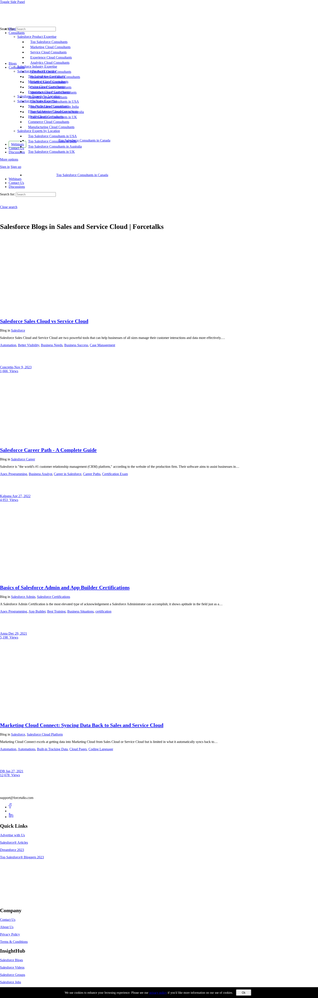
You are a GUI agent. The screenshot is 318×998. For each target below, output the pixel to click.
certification (103, 611)
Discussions (17, 186)
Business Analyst (40, 474)
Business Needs (52, 345)
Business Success (76, 345)
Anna (4, 633)
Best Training (56, 611)
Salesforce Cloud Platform (45, 734)
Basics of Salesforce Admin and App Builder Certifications (65, 587)
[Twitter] (11, 811)
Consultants (17, 67)
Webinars (15, 179)
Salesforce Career (23, 459)
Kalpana (6, 496)
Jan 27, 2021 (14, 771)
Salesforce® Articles (14, 842)
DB (3, 771)
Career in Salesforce (67, 474)
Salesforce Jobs (10, 982)
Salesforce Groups (12, 975)
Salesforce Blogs (11, 960)
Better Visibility (28, 345)
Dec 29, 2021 (17, 633)
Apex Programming (13, 474)
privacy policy (158, 992)
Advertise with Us (12, 835)
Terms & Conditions (14, 942)
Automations (26, 749)
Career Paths (91, 474)
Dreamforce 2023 (12, 850)
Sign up (16, 167)
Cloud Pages (78, 749)
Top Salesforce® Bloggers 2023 (22, 857)
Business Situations (80, 611)
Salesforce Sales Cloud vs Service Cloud (44, 321)
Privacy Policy (10, 934)
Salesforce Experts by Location (38, 131)
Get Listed (12, 901)
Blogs (13, 63)
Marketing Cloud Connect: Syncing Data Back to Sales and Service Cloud (81, 725)
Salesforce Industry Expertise (37, 101)
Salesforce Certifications (53, 597)
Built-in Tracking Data (52, 749)
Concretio (7, 367)
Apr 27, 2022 (21, 496)
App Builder (37, 611)
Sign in (5, 167)
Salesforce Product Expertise (36, 71)
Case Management (102, 345)
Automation (8, 345)
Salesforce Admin (23, 597)
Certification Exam (115, 474)
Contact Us (16, 183)
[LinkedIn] (11, 817)
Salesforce (18, 330)
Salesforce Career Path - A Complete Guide (48, 450)
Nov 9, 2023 (23, 367)
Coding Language (100, 749)
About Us (6, 927)
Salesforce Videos (12, 967)
